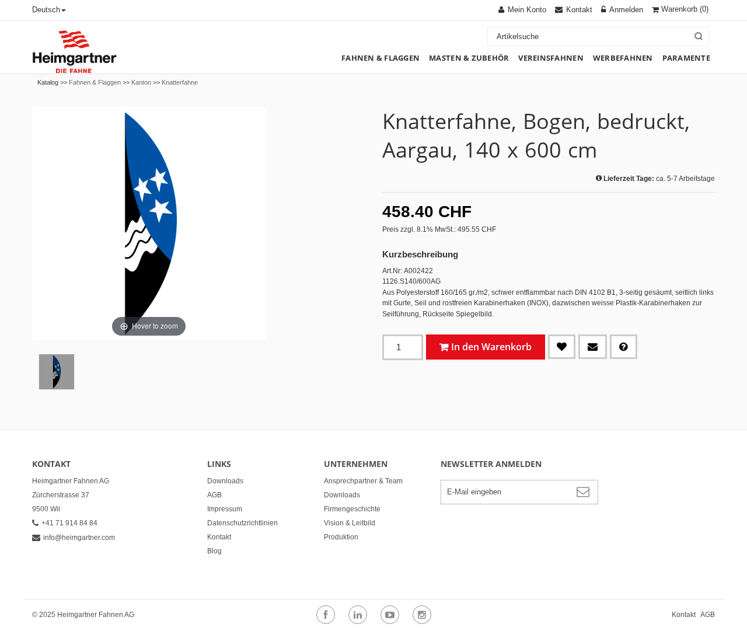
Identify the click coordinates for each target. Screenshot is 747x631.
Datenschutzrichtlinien (242, 523)
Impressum (224, 509)
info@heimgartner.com (79, 538)
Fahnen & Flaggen (95, 82)
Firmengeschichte (352, 509)
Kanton (141, 82)
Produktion (341, 537)
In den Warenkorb (491, 346)
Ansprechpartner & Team (363, 481)
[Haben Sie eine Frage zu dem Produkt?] (623, 346)
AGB (214, 495)
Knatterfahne (180, 82)
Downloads (225, 481)
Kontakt (219, 537)
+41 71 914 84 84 (69, 523)
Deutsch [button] (46, 9)
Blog (214, 551)
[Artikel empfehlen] (592, 346)
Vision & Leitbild (349, 523)
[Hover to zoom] (149, 223)
